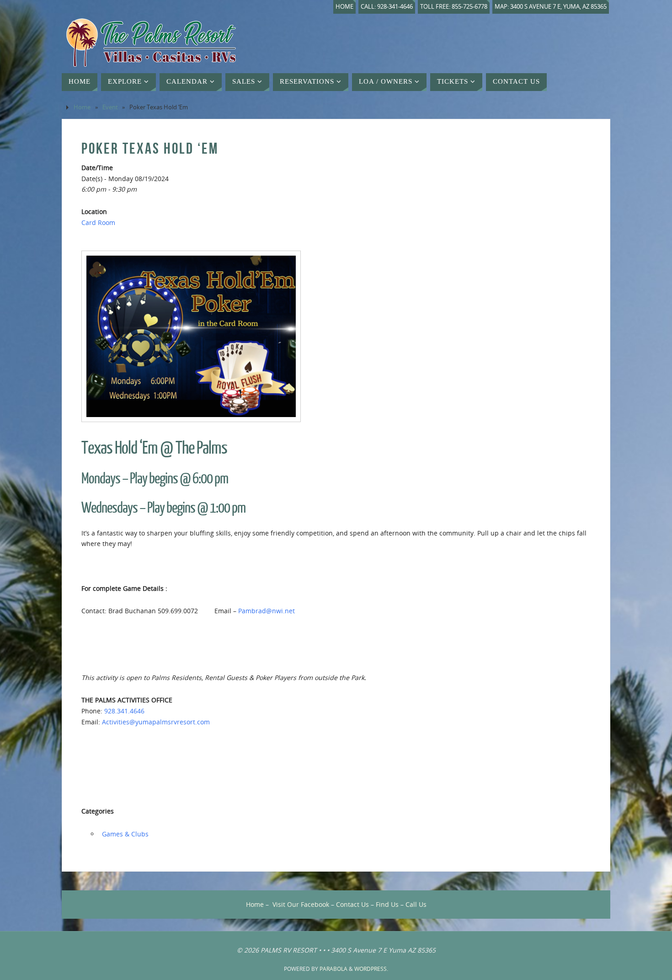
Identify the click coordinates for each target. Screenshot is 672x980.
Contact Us (352, 904)
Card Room (98, 222)
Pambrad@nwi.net (266, 610)
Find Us (387, 904)
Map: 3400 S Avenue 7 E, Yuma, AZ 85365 (551, 7)
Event (110, 107)
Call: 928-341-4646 (387, 7)
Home (344, 7)
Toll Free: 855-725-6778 (453, 7)
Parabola (333, 969)
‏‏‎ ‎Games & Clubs (124, 834)
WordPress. (371, 969)
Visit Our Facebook (300, 904)
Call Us (416, 904)
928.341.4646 (124, 711)
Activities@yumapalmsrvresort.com (156, 722)
